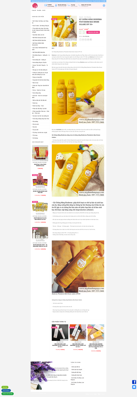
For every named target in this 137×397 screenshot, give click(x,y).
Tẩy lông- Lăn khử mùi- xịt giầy (40, 132)
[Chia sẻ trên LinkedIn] (91, 39)
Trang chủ (34, 10)
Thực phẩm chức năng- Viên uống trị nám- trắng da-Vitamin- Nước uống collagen (40, 30)
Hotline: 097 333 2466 (7, 393)
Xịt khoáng (35, 138)
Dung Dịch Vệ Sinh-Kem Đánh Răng (41, 80)
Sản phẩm (39, 10)
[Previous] (54, 28)
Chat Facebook (6, 390)
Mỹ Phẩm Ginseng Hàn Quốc (39, 37)
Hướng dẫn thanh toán (76, 375)
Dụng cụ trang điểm (37, 77)
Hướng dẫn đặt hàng (76, 372)
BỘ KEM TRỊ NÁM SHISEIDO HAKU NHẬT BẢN (40, 192)
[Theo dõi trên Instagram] (103, 1)
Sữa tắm (35, 127)
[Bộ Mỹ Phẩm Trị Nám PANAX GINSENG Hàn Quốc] (40, 153)
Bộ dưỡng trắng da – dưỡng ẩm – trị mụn (41, 56)
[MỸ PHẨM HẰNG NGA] (37, 5)
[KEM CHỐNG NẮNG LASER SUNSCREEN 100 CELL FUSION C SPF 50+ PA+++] (60, 332)
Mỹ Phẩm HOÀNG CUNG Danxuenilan (38, 44)
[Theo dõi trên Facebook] (101, 1)
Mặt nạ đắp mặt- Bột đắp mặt (39, 100)
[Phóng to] (53, 39)
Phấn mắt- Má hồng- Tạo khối (39, 108)
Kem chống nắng (37, 93)
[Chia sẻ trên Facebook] (80, 39)
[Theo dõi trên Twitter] (104, 1)
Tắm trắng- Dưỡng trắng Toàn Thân (41, 118)
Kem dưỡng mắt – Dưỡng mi (39, 59)
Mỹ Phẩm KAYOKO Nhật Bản (39, 40)
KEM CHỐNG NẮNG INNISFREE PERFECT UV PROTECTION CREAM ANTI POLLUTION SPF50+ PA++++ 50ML (96, 346)
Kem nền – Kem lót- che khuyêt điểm (39, 96)
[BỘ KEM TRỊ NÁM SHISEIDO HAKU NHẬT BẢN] (40, 180)
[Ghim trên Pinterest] (88, 39)
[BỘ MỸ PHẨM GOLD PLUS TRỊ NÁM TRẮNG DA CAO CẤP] (40, 207)
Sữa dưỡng (35, 121)
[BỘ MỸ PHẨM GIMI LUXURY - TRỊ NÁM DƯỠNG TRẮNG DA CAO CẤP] (40, 234)
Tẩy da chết (35, 129)
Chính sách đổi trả (75, 367)
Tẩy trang (35, 135)
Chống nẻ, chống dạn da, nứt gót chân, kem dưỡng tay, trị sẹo (40, 73)
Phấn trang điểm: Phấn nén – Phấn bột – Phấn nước (40, 112)
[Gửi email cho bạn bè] (85, 39)
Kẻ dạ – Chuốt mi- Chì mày (39, 90)
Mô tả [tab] (53, 48)
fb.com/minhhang (51, 6)
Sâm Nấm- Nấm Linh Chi (38, 35)
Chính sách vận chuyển (76, 369)
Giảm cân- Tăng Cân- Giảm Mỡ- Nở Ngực (40, 86)
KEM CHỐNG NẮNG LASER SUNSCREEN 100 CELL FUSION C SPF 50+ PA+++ (60, 345)
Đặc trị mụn (35, 82)
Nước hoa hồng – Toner (38, 105)
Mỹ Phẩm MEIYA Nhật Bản (39, 52)
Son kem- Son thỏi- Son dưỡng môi (41, 116)
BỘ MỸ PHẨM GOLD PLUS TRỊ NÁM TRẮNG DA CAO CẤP (40, 218)
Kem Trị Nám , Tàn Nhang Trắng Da (41, 25)
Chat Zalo (5, 387)
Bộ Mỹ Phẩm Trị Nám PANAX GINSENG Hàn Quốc (40, 165)
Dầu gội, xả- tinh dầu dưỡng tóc (40, 70)
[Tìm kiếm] (104, 5)
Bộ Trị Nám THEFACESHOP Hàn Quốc (39, 48)
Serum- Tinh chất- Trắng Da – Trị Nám (40, 66)
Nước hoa (35, 103)
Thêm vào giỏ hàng (93, 32)
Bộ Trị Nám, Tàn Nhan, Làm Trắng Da (40, 22)
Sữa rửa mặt (36, 124)
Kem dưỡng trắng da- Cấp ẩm (39, 62)
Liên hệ (43, 10)
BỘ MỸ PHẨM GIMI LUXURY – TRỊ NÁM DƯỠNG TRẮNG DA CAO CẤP (40, 245)
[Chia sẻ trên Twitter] (83, 39)
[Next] (74, 28)
